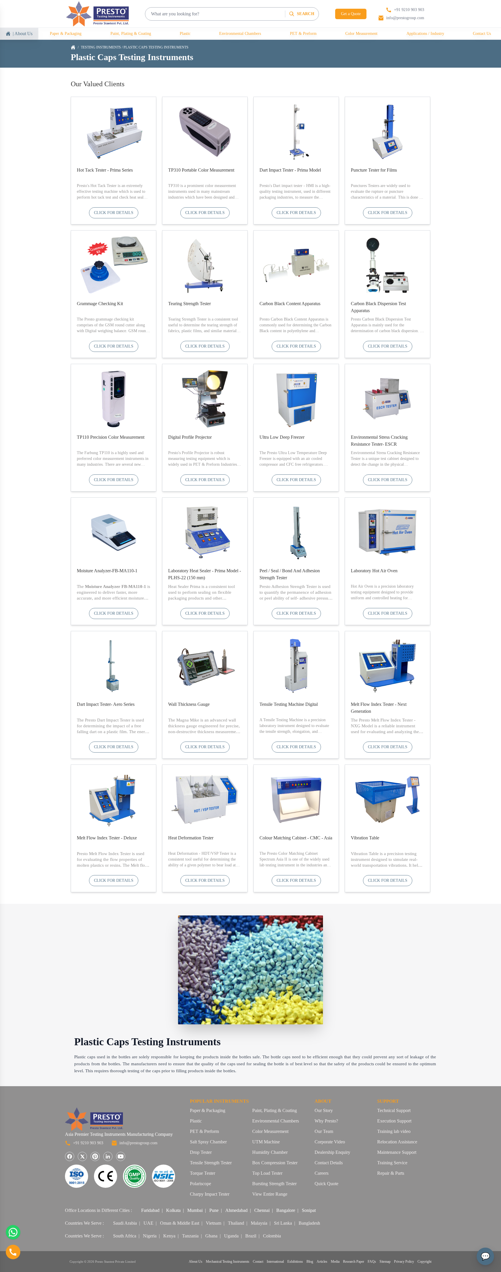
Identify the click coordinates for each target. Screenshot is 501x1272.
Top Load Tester (267, 1173)
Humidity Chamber (270, 1152)
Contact (258, 1262)
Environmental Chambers (240, 33)
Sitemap (385, 1262)
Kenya (169, 1235)
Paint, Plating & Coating (130, 33)
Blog (309, 1262)
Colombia (272, 1235)
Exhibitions (295, 1262)
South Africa (124, 1235)
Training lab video (394, 1131)
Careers (321, 1173)
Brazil (250, 1235)
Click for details (113, 212)
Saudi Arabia (125, 1223)
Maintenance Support (396, 1152)
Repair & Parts (390, 1173)
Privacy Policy (404, 1262)
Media (335, 1262)
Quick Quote (326, 1183)
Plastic (185, 33)
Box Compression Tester (274, 1162)
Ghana (211, 1235)
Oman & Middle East (179, 1223)
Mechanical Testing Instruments (227, 1262)
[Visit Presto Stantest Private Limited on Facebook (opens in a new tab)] (69, 1156)
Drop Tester (201, 1152)
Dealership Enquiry (332, 1152)
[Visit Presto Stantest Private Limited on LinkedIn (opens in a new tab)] (107, 1156)
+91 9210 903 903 (88, 1143)
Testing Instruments (101, 47)
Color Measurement (361, 33)
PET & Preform (303, 33)
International (275, 1262)
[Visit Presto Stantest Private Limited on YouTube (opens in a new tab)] (120, 1156)
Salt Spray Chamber (208, 1141)
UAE (148, 1223)
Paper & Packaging (65, 33)
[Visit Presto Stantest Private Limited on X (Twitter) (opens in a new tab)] (82, 1156)
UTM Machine (266, 1141)
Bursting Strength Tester (274, 1183)
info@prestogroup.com (138, 1143)
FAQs (372, 1262)
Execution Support (394, 1120)
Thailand (236, 1223)
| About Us (22, 33)
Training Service (392, 1162)
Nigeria (150, 1235)
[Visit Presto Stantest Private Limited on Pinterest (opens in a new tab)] (95, 1156)
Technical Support (394, 1110)
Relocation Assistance (397, 1141)
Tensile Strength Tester (211, 1162)
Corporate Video (330, 1141)
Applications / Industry (425, 33)
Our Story (324, 1110)
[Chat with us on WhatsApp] (13, 1232)
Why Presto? (326, 1120)
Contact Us (482, 33)
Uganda (231, 1235)
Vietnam (213, 1223)
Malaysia (259, 1223)
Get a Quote (351, 14)
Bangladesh (309, 1223)
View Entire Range (269, 1194)
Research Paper (353, 1262)
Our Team (324, 1131)
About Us (195, 1262)
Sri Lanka (283, 1223)
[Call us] (13, 1252)
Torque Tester (202, 1173)
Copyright (424, 1262)
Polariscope (200, 1183)
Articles (322, 1262)
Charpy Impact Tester (209, 1194)
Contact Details (329, 1162)
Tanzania (190, 1235)
